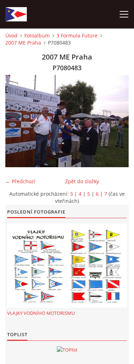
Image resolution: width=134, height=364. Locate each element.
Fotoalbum (37, 35)
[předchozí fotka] (17, 121)
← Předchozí (20, 181)
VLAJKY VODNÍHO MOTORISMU (41, 313)
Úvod (11, 35)
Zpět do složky (82, 181)
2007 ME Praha (23, 42)
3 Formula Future (77, 35)
